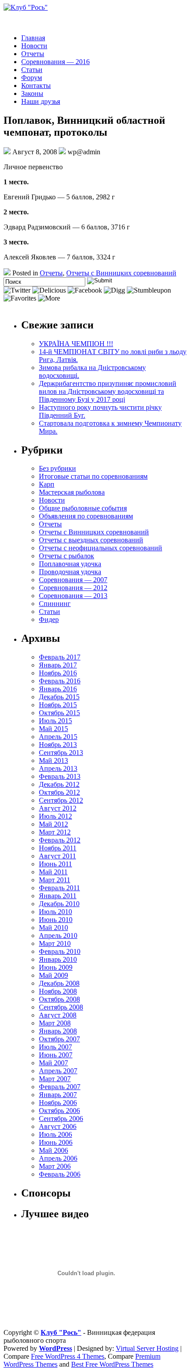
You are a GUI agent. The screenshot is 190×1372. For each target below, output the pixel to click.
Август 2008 (57, 1015)
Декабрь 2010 (59, 903)
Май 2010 (53, 927)
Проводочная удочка (70, 571)
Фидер (49, 619)
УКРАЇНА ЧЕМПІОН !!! (76, 343)
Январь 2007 (58, 1094)
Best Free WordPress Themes (112, 1364)
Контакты (36, 85)
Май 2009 (53, 975)
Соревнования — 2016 (55, 61)
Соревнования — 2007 (73, 579)
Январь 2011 (57, 895)
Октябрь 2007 (59, 1039)
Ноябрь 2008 (58, 991)
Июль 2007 (55, 1047)
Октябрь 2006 (59, 1110)
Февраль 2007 (59, 1086)
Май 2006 (53, 1150)
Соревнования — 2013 (73, 595)
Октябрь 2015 (59, 712)
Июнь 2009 (55, 967)
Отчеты (32, 53)
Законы (32, 93)
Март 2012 (55, 832)
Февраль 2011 (59, 888)
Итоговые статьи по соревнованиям (93, 476)
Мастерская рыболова (72, 492)
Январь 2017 (58, 665)
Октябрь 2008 (59, 999)
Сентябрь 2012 (61, 800)
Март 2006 (55, 1166)
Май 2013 (53, 760)
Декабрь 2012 (59, 784)
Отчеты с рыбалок (66, 556)
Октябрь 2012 (59, 792)
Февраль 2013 (59, 776)
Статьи (31, 69)
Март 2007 (55, 1078)
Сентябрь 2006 (61, 1118)
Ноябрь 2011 (57, 848)
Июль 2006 (55, 1134)
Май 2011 (53, 872)
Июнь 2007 (55, 1055)
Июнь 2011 (55, 864)
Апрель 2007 (58, 1071)
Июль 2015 (55, 720)
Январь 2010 (58, 959)
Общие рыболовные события (83, 508)
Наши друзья (40, 101)
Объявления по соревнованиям (86, 516)
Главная (33, 38)
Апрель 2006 (58, 1158)
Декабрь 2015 (59, 697)
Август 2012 (57, 808)
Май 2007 (53, 1063)
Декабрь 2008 (59, 983)
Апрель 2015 (58, 736)
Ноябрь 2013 (58, 744)
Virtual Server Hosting (147, 1348)
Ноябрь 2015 (58, 705)
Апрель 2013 (58, 768)
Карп (46, 484)
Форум (31, 77)
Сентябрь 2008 (61, 1007)
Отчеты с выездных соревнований (91, 540)
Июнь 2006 (55, 1142)
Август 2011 (57, 856)
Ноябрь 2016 (58, 673)
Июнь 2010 (55, 919)
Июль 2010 (55, 911)
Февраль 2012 (59, 840)
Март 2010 (55, 943)
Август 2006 (57, 1126)
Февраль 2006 (59, 1174)
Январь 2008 (58, 1031)
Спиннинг (55, 603)
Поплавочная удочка (70, 564)
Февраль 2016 (59, 681)
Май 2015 (53, 728)
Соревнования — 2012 (73, 587)
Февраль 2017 (59, 657)
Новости (34, 46)
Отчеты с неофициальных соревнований (100, 548)
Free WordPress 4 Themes (67, 1356)
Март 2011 (54, 880)
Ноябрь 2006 (58, 1102)
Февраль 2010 (59, 951)
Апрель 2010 (58, 935)
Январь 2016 (58, 689)
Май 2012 (53, 824)
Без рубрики (57, 468)
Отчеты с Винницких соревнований (121, 273)
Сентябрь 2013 (61, 752)
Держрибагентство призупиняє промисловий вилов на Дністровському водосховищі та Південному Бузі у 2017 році (107, 391)
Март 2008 (55, 1023)
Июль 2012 (55, 816)
